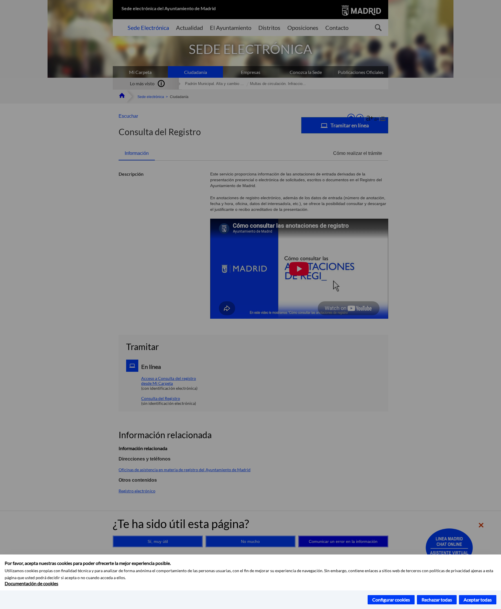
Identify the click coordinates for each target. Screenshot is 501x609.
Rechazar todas (437, 599)
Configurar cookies (391, 599)
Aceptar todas (478, 599)
